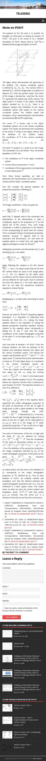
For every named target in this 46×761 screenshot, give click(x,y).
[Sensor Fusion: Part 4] (7, 710)
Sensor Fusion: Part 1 (22, 745)
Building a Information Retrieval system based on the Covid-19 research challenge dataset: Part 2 (27, 672)
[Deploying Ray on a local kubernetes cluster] (7, 636)
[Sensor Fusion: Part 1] (7, 749)
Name (5, 586)
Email (4, 593)
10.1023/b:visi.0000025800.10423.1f (23, 514)
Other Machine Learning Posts (17, 625)
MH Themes (37, 759)
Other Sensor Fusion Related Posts (19, 699)
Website (5, 601)
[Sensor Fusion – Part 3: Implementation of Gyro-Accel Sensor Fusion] (7, 723)
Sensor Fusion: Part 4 (22, 705)
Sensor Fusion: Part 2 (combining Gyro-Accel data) (27, 733)
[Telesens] (23, 7)
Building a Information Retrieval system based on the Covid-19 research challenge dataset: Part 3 (27, 658)
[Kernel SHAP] (7, 648)
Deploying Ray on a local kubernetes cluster (28, 632)
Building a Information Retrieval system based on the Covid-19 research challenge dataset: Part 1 (27, 687)
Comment (6, 568)
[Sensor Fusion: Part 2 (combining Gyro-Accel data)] (7, 737)
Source (8, 527)
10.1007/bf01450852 (35, 525)
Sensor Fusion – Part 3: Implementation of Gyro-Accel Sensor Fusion (26, 719)
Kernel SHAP (19, 643)
